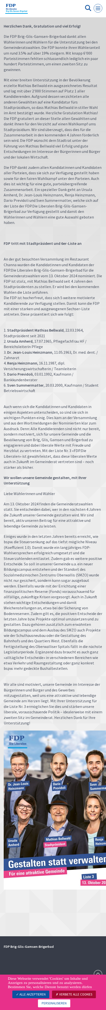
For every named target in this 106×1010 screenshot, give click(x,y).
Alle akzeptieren (32, 994)
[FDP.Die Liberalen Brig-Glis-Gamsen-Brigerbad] (16, 10)
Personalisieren (54, 1003)
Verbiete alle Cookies (75, 994)
